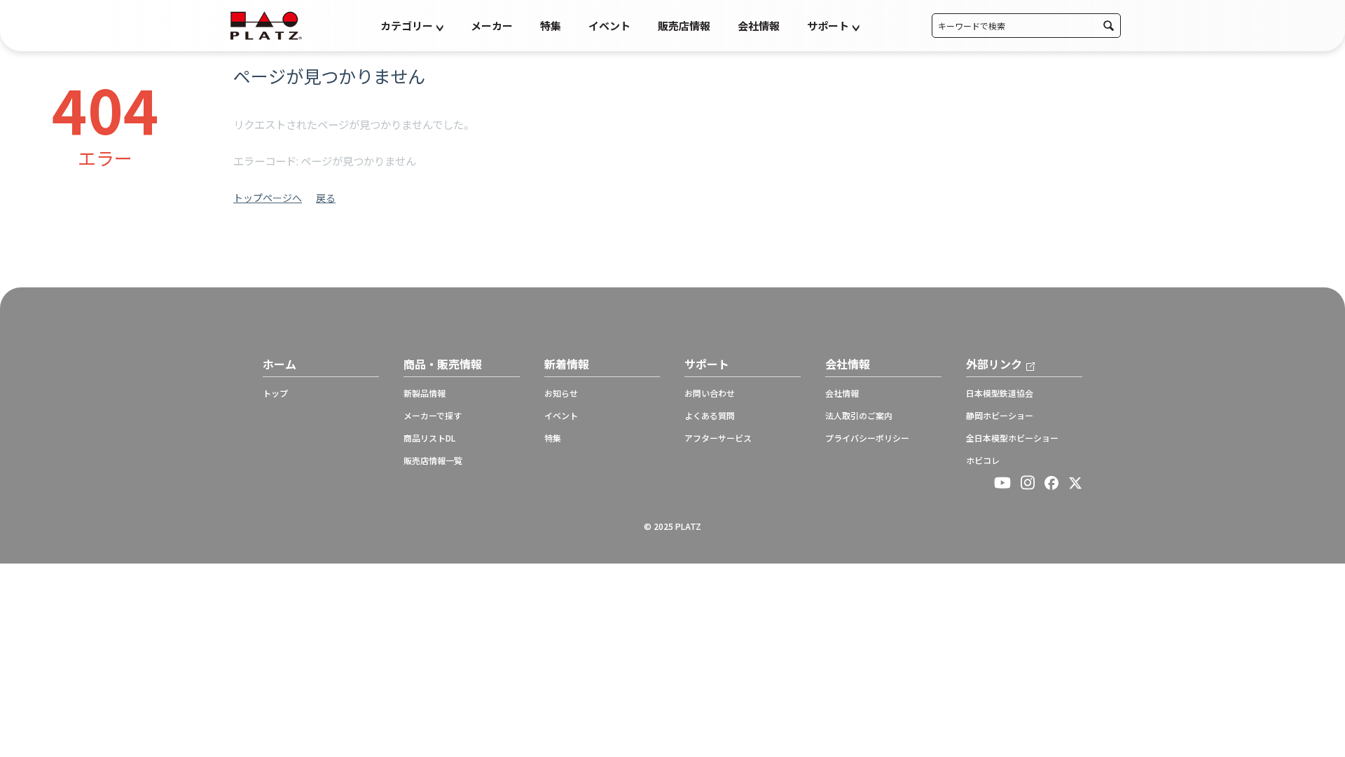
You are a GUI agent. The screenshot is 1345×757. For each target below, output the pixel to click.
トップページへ (267, 198)
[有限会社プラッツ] (266, 24)
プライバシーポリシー (867, 438)
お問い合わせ (709, 393)
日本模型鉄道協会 (999, 393)
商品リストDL (429, 438)
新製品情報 (425, 393)
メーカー (492, 25)
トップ (275, 393)
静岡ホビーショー (999, 416)
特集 (550, 25)
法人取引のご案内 (858, 416)
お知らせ (561, 393)
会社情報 (759, 25)
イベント (609, 25)
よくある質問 (709, 416)
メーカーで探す (433, 416)
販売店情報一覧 (433, 460)
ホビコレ (983, 460)
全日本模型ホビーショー (1012, 438)
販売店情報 (684, 25)
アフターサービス (718, 438)
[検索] (1108, 25)
